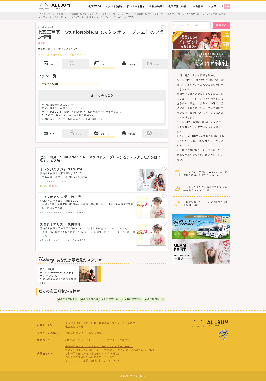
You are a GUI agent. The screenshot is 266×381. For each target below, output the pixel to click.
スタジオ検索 (73, 323)
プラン (105, 65)
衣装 (131, 65)
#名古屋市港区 (89, 299)
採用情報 (125, 340)
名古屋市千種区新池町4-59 (57, 49)
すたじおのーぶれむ (46, 27)
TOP (52, 65)
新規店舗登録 (96, 333)
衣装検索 (104, 323)
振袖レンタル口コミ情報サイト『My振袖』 (90, 350)
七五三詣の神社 (74, 326)
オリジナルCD (49, 84)
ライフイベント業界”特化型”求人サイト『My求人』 (95, 360)
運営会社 (112, 340)
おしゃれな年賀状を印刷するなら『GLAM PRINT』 (95, 357)
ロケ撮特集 (128, 323)
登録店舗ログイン (75, 333)
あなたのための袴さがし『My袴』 (138, 350)
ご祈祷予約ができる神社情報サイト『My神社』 (92, 353)
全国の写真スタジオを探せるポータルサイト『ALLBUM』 (99, 346)
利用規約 (70, 340)
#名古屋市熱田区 (155, 299)
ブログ (116, 323)
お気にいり (220, 6)
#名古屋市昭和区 (68, 299)
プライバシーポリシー (91, 340)
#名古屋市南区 (133, 299)
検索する (221, 25)
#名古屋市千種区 (112, 299)
